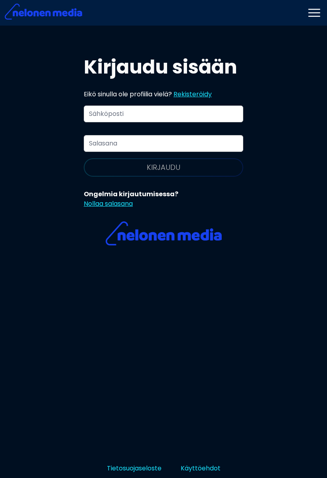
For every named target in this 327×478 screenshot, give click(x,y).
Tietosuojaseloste (134, 468)
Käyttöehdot (201, 468)
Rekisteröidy (192, 94)
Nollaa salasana (108, 203)
